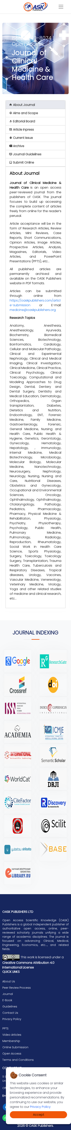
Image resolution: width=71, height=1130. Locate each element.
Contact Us (10, 1013)
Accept (38, 1114)
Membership (11, 1041)
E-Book (7, 1000)
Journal (7, 994)
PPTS (5, 1028)
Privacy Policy (40, 1107)
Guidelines (9, 1006)
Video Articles (11, 1035)
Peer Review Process (16, 988)
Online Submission (15, 1047)
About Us (8, 981)
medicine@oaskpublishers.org (33, 310)
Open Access (11, 1054)
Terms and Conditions (18, 1060)
